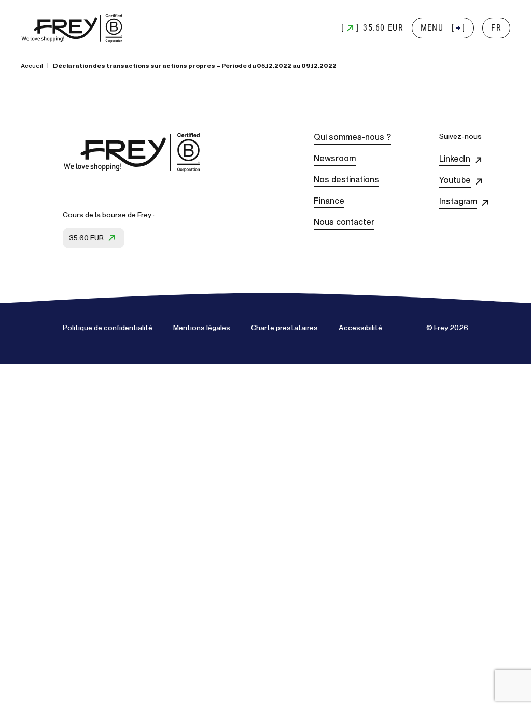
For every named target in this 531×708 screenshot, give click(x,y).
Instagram (458, 201)
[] (443, 28)
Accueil (32, 65)
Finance (329, 201)
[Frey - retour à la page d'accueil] (72, 28)
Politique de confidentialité (107, 327)
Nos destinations (346, 180)
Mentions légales (201, 327)
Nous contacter (344, 222)
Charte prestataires (284, 327)
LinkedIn (454, 159)
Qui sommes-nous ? (352, 137)
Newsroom (335, 158)
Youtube (455, 180)
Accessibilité (360, 327)
